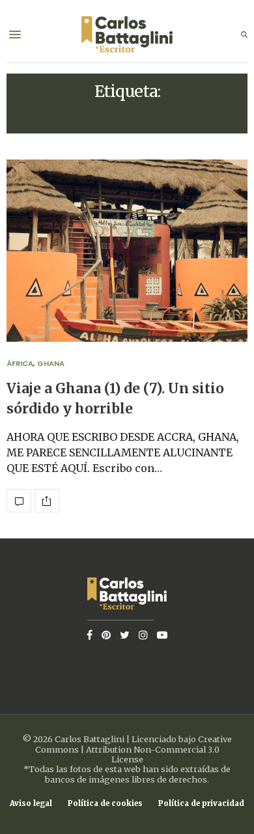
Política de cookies (105, 803)
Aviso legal (31, 803)
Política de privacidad (201, 803)
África (20, 363)
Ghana (50, 363)
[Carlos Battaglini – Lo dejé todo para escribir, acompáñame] (127, 34)
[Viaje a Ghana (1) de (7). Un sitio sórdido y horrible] (127, 251)
